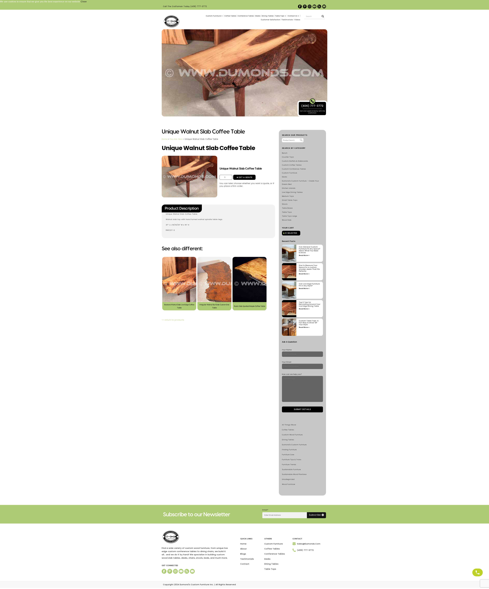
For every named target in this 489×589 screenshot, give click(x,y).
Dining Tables (268, 16)
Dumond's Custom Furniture (294, 445)
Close (84, 2)
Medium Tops (288, 196)
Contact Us (292, 16)
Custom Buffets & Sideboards (295, 161)
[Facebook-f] (300, 6)
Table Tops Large (289, 216)
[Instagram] (309, 6)
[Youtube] (314, 6)
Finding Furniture (289, 450)
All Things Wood (289, 425)
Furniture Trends (289, 464)
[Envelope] (324, 6)
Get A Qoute (245, 177)
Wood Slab (286, 220)
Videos (297, 20)
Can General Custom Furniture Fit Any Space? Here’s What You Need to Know (309, 250)
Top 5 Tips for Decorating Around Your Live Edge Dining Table (309, 304)
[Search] (323, 16)
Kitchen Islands (288, 188)
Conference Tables (246, 16)
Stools (285, 204)
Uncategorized (288, 479)
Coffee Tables (230, 16)
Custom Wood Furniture (292, 435)
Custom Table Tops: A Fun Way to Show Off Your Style (308, 323)
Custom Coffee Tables (292, 165)
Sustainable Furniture (291, 469)
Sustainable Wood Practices (294, 474)
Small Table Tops (289, 200)
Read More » (304, 255)
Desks (257, 16)
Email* (265, 510)
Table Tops (279, 16)
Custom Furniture (213, 16)
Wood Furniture (288, 484)
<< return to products (173, 320)
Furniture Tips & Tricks (291, 459)
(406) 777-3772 (198, 6)
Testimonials (287, 20)
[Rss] (319, 6)
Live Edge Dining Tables (292, 192)
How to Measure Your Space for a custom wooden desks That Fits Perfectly (309, 268)
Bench (284, 153)
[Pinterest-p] (305, 6)
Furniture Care (288, 454)
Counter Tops (288, 157)
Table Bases (287, 208)
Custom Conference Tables (294, 169)
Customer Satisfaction (270, 20)
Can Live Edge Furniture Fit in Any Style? (309, 285)
